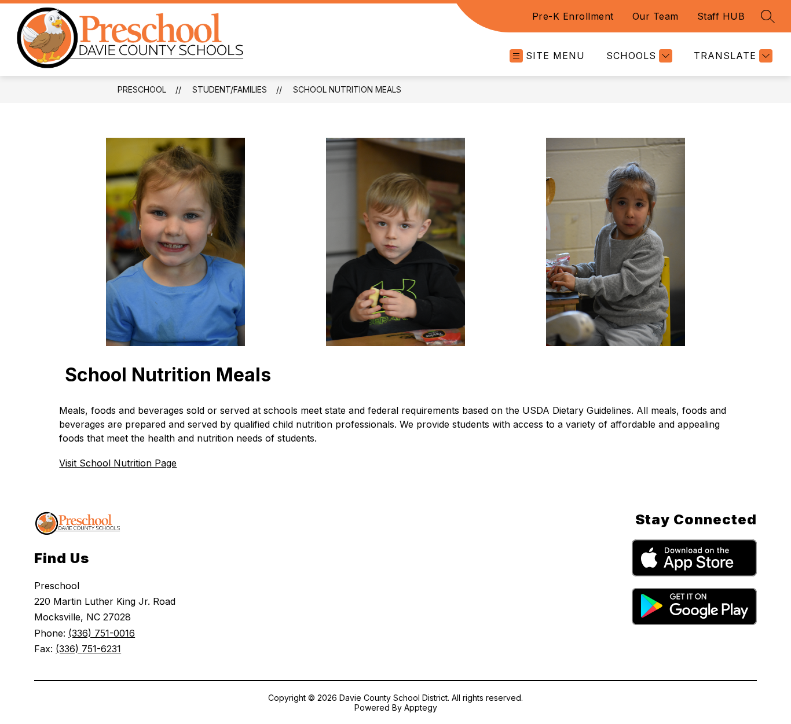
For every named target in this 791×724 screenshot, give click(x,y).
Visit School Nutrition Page (118, 463)
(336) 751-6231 (88, 649)
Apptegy (420, 707)
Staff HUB (721, 16)
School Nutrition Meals (347, 89)
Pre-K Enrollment (573, 16)
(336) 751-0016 (101, 633)
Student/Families (229, 89)
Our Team (655, 16)
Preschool (142, 89)
